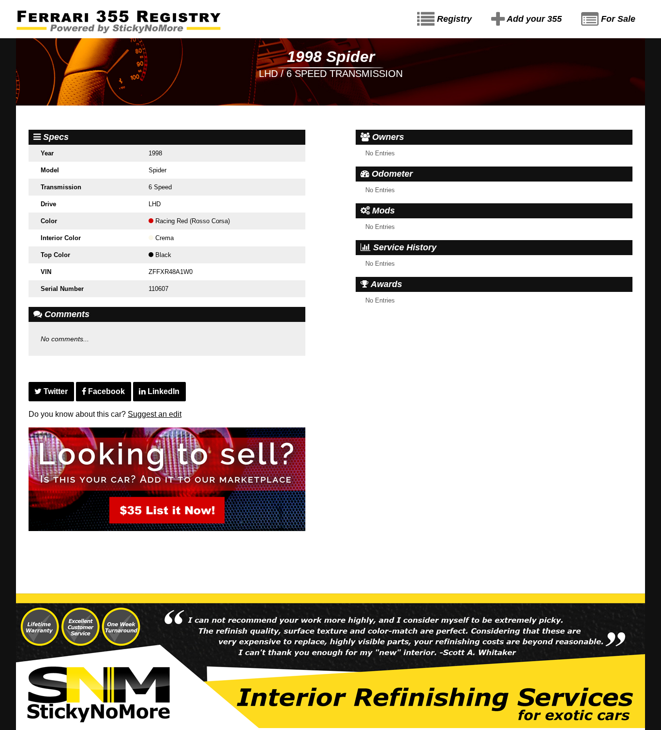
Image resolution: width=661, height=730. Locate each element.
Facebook (105, 391)
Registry (453, 19)
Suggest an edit (154, 414)
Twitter (55, 391)
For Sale (617, 19)
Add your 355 (533, 19)
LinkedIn (163, 391)
